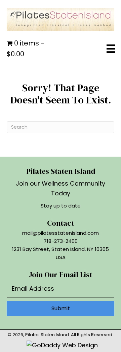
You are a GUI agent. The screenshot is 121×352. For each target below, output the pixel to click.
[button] (60, 308)
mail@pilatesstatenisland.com (60, 232)
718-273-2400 (61, 241)
